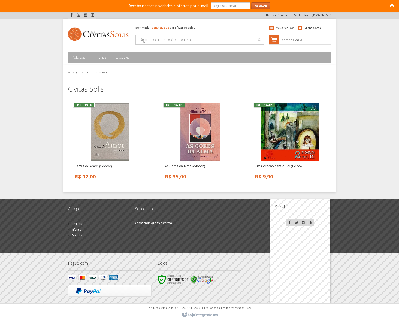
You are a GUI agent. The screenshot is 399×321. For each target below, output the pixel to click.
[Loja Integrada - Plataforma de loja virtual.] (199, 315)
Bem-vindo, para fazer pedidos (165, 28)
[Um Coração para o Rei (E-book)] (290, 143)
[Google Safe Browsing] (202, 279)
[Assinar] (260, 5)
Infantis (76, 230)
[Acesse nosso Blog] (92, 15)
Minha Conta (313, 28)
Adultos (77, 224)
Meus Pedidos (285, 28)
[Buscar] (259, 39)
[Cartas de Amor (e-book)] (109, 143)
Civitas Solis (100, 72)
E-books (77, 235)
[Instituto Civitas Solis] (98, 34)
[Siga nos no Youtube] (78, 15)
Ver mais (112, 162)
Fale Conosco (280, 15)
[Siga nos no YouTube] (296, 223)
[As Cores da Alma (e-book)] (200, 143)
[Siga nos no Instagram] (85, 15)
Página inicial (80, 72)
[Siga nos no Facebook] (71, 15)
